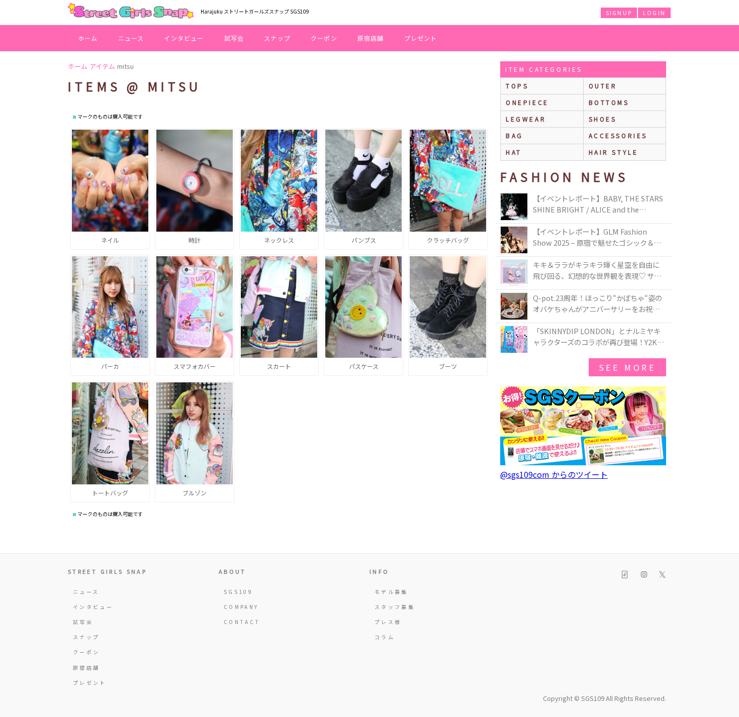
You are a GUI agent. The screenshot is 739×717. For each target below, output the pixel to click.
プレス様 (388, 622)
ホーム (88, 38)
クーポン (324, 38)
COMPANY (241, 606)
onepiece (527, 102)
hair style (613, 152)
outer (603, 85)
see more (627, 367)
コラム (385, 637)
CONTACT (242, 622)
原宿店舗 (370, 38)
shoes (603, 119)
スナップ (277, 38)
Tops (517, 85)
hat (514, 152)
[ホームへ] (131, 12)
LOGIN (654, 13)
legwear (526, 119)
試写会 (234, 38)
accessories (618, 135)
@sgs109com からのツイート (554, 474)
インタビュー (184, 38)
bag (514, 135)
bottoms (609, 102)
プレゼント (420, 38)
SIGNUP (619, 13)
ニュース (131, 38)
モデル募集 (391, 591)
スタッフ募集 (395, 606)
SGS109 (238, 591)
